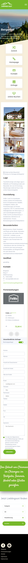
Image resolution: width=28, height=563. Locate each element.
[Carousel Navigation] (14, 333)
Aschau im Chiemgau (11, 174)
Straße (5, 405)
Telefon (5, 398)
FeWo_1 (8, 313)
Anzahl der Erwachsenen (10, 362)
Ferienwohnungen (6, 551)
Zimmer (3, 554)
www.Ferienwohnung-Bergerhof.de (13, 283)
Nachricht (6, 423)
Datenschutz (4, 559)
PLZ (4, 411)
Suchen (6, 523)
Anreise (5, 350)
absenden (9, 452)
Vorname (5, 386)
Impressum (4, 556)
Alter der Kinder (7, 374)
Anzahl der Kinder (8, 368)
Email (4, 380)
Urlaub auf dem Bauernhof (12, 172)
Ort (4, 417)
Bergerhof (21, 174)
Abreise (5, 356)
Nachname (6, 392)
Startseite (3, 549)
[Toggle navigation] (26, 4)
